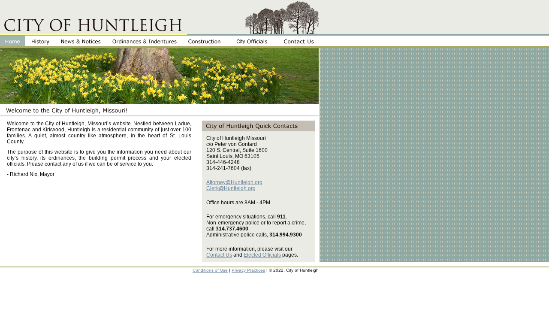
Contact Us (219, 255)
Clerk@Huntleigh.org (231, 188)
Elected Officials (262, 255)
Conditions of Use (210, 270)
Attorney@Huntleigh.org (234, 182)
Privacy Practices (248, 270)
